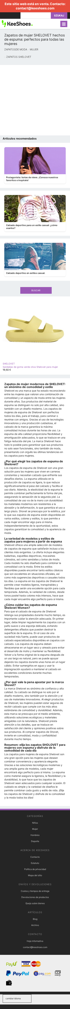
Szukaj (59, 15)
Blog (35, 919)
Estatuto (35, 863)
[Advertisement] (35, 100)
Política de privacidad (35, 869)
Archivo (35, 925)
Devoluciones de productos (35, 897)
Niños (35, 822)
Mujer (35, 829)
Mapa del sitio (35, 875)
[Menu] (63, 24)
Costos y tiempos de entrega (35, 891)
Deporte (35, 841)
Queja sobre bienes (35, 903)
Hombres (35, 835)
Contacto (35, 857)
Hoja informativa (35, 941)
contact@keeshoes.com (35, 8)
